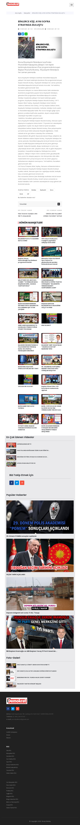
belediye (34, 190)
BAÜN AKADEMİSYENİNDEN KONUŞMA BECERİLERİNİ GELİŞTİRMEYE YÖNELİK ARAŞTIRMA (50, 429)
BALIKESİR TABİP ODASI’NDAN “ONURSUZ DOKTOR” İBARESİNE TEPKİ (51, 347)
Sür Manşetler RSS (11, 782)
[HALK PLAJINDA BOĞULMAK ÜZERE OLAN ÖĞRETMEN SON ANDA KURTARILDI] (11, 451)
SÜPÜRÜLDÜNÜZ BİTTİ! (24, 444)
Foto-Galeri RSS (11, 785)
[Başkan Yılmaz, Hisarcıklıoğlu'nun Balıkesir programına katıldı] (28, 251)
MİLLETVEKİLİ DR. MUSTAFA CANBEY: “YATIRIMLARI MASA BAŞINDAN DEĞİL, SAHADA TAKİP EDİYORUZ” (28, 283)
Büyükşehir (43, 190)
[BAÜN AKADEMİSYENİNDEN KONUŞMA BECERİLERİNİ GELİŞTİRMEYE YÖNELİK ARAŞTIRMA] (51, 419)
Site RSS (8, 750)
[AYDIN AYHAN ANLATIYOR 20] (11, 464)
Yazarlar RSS (10, 770)
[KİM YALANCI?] (51, 318)
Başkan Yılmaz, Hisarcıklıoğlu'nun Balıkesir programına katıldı (27, 260)
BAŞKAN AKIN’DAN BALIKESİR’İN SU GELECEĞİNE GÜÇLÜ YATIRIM (50, 305)
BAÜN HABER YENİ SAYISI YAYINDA (26, 407)
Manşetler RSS (10, 753)
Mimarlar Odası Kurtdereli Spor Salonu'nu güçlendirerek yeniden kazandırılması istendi (50, 261)
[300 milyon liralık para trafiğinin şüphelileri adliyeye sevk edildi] (51, 232)
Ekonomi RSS (10, 788)
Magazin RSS (10, 796)
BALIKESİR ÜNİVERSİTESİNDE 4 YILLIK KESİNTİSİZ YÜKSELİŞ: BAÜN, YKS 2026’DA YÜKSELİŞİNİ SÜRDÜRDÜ (28, 348)
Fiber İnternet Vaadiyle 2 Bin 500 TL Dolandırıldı (27, 213)
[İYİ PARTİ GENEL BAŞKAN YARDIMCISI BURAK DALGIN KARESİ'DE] (28, 419)
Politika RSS (9, 791)
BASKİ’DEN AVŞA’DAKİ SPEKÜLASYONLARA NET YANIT (28, 368)
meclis (21, 194)
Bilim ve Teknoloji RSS (12, 802)
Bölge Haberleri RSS (12, 799)
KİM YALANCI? (46, 325)
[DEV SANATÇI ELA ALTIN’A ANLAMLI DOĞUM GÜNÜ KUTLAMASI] (11, 672)
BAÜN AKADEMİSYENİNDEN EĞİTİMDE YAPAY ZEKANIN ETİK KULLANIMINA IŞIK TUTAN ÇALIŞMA (28, 306)
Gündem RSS (10, 756)
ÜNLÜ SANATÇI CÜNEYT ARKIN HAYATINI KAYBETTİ (33, 665)
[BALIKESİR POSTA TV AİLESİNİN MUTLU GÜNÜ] (28, 232)
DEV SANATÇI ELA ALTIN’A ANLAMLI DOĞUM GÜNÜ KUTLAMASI (36, 671)
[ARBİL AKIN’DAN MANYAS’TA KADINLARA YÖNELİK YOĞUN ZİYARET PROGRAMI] (28, 318)
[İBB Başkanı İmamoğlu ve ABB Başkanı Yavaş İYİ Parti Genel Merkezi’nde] (40, 632)
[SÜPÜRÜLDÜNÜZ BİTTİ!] (11, 445)
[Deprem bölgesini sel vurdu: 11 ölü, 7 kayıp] (40, 593)
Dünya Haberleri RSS (12, 764)
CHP (28, 194)
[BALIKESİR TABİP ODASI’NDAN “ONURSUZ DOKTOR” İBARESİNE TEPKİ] (51, 338)
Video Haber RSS (11, 773)
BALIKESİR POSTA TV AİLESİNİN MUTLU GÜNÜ (28, 240)
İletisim (8, 738)
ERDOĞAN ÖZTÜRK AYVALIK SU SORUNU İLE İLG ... (32, 457)
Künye (8, 735)
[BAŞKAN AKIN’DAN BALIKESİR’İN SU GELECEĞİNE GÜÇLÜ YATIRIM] (51, 297)
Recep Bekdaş (46, 821)
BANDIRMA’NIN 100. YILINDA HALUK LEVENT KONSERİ (33, 677)
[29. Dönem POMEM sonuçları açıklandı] (40, 517)
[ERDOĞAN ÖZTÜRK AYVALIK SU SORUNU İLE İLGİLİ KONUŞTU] (11, 458)
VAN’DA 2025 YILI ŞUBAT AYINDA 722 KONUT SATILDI (52, 213)
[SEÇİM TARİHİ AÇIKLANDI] (40, 555)
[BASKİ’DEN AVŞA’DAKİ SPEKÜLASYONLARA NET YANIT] (28, 360)
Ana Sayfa (18, 13)
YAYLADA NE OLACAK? (25, 386)
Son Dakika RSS (11, 759)
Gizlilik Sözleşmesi (11, 732)
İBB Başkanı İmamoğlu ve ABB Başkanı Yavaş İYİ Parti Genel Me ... (31, 651)
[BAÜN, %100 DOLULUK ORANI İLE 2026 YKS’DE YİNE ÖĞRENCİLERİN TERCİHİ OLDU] (51, 399)
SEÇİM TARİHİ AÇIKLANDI (15, 574)
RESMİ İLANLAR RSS (12, 767)
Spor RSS (9, 762)
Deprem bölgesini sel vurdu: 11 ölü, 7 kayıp (22, 613)
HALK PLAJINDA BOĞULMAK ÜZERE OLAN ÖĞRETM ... (33, 450)
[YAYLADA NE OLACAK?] (28, 379)
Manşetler (27, 13)
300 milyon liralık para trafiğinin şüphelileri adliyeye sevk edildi (49, 241)
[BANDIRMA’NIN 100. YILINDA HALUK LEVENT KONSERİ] (11, 678)
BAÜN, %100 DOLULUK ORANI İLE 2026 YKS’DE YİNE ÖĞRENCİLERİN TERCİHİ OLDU (51, 408)
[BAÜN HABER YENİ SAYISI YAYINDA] (28, 399)
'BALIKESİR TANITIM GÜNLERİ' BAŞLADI (29, 684)
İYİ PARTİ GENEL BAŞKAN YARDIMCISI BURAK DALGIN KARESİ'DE (27, 428)
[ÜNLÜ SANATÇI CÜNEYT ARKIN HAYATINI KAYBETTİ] (11, 665)
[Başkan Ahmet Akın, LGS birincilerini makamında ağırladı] (51, 379)
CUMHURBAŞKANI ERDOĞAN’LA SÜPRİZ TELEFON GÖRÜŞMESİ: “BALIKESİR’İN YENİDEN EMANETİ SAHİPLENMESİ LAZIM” (51, 284)
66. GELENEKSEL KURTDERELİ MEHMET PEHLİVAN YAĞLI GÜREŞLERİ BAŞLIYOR (50, 368)
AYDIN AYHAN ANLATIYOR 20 (26, 463)
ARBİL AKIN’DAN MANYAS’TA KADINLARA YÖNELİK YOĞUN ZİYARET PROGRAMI (27, 327)
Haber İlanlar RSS (11, 808)
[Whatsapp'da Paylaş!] (26, 34)
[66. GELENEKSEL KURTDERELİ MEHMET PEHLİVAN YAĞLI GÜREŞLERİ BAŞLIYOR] (51, 360)
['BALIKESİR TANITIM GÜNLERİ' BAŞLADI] (11, 685)
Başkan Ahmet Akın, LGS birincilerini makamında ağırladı (50, 388)
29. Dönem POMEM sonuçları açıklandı (21, 536)
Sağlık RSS (9, 793)
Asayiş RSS (9, 805)
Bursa (51, 190)
